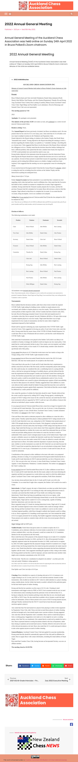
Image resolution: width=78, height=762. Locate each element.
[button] (10, 14)
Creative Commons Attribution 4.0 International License (46, 760)
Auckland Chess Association (44, 5)
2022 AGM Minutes (21, 79)
